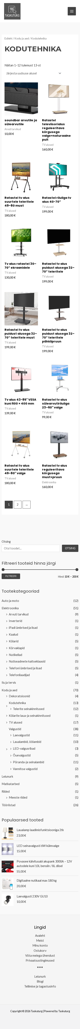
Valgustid (15, 729)
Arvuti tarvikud (19, 614)
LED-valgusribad (24, 748)
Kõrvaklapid (17, 648)
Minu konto (40, 945)
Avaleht (40, 935)
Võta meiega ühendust (40, 955)
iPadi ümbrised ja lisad (23, 627)
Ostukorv (40, 950)
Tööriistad (8, 805)
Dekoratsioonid (19, 696)
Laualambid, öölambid (27, 741)
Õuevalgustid (22, 755)
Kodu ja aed (9, 690)
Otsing (6, 541)
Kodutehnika (17, 703)
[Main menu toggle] (72, 11)
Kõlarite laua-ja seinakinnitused (29, 715)
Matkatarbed (10, 784)
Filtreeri (10, 576)
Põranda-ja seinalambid (28, 762)
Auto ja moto (10, 600)
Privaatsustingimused (40, 960)
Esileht (8, 38)
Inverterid (15, 621)
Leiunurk (7, 776)
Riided (6, 791)
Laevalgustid (21, 735)
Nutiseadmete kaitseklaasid (27, 661)
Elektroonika (10, 608)
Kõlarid (13, 641)
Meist (40, 940)
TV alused (15, 722)
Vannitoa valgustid (25, 769)
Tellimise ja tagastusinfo (40, 986)
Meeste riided (18, 797)
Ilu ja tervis (9, 682)
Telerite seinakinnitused (28, 709)
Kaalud (13, 634)
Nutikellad (15, 655)
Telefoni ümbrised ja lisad (25, 668)
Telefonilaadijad (19, 675)
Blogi (40, 981)
